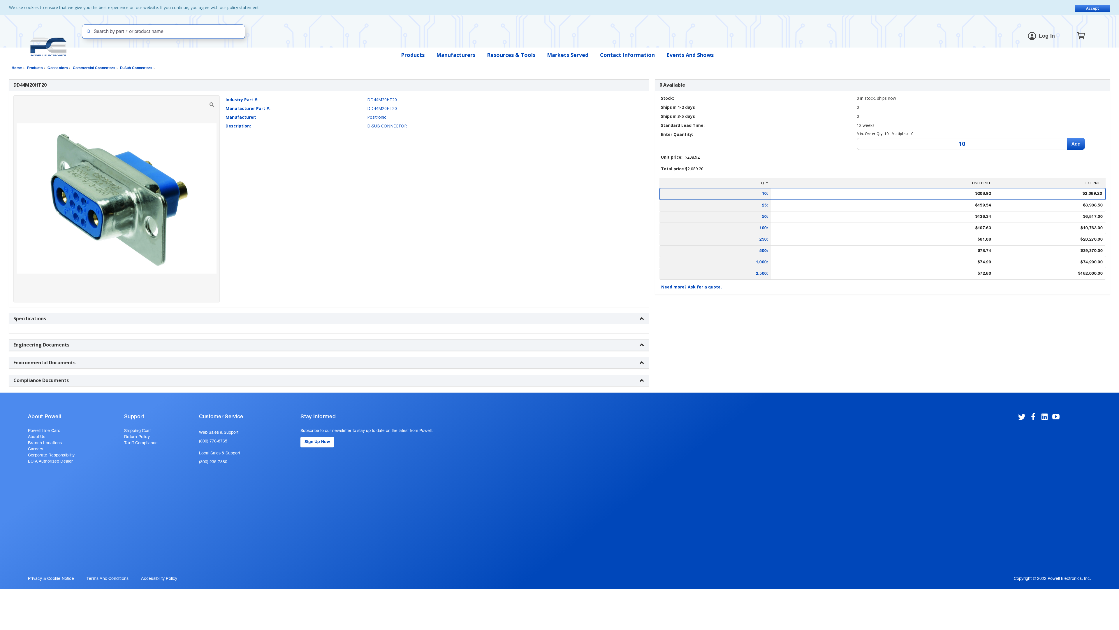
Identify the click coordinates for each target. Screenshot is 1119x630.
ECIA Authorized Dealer (50, 462)
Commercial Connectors (94, 68)
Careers (35, 449)
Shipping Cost (137, 431)
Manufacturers (455, 54)
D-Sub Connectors (136, 68)
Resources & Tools (511, 54)
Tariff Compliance (141, 443)
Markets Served (567, 54)
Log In (1047, 36)
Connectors (57, 68)
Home (17, 68)
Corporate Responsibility (51, 456)
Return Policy (137, 437)
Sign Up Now (317, 442)
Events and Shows (690, 54)
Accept (1092, 8)
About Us (36, 437)
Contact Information (627, 54)
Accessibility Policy (159, 579)
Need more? (691, 287)
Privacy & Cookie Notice (51, 579)
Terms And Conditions (108, 579)
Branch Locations (45, 443)
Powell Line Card (44, 431)
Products (413, 54)
